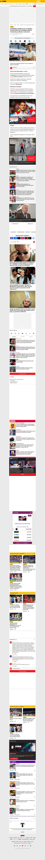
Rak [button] (18, 820)
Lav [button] (19, 820)
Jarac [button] (34, 820)
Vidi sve (22, 474)
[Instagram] (22, 238)
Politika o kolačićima (27, 841)
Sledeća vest (30, 223)
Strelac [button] (31, 820)
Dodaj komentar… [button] (16, 668)
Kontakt (17, 841)
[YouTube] (26, 238)
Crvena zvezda (19, 88)
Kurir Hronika (15, 33)
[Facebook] (15, 238)
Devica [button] (22, 820)
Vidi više (22, 832)
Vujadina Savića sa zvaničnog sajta (22, 97)
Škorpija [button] (27, 820)
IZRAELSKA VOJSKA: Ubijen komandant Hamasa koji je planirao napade (16, 6)
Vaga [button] (25, 820)
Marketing (13, 841)
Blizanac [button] (15, 820)
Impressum (21, 841)
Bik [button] (12, 820)
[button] (33, 34)
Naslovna (11, 24)
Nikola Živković (20, 33)
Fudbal (18, 24)
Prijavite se (14, 758)
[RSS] (30, 333)
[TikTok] (29, 238)
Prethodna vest (15, 223)
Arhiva (32, 841)
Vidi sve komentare (22, 671)
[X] (18, 238)
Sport (15, 24)
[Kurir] (3, 1)
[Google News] (33, 238)
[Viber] (11, 238)
